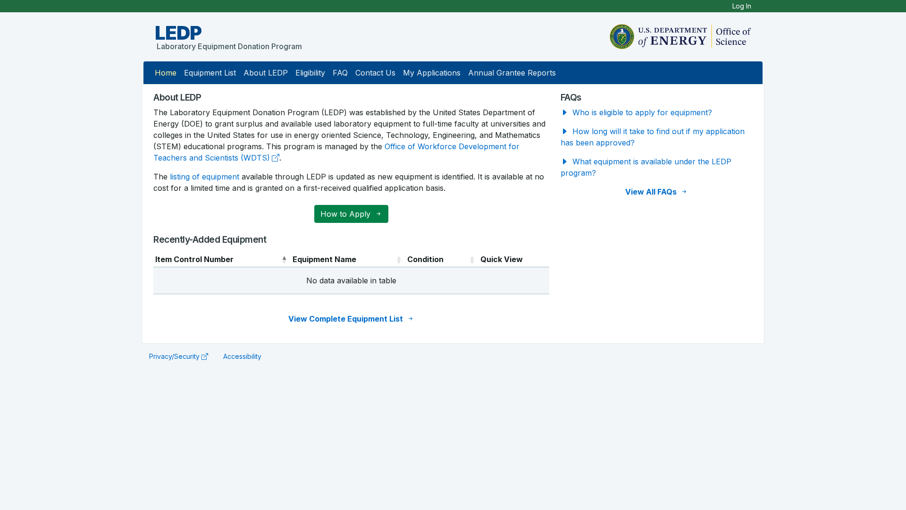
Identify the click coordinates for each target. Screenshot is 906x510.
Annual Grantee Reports (512, 72)
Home (165, 72)
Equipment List (210, 72)
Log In (741, 6)
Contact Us (375, 72)
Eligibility (310, 72)
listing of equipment (204, 176)
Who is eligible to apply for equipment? (641, 112)
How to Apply (346, 214)
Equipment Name (324, 259)
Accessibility (242, 356)
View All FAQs (652, 191)
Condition (425, 259)
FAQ (340, 72)
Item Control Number (194, 259)
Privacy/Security (174, 356)
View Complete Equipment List (346, 318)
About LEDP (265, 72)
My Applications (432, 72)
